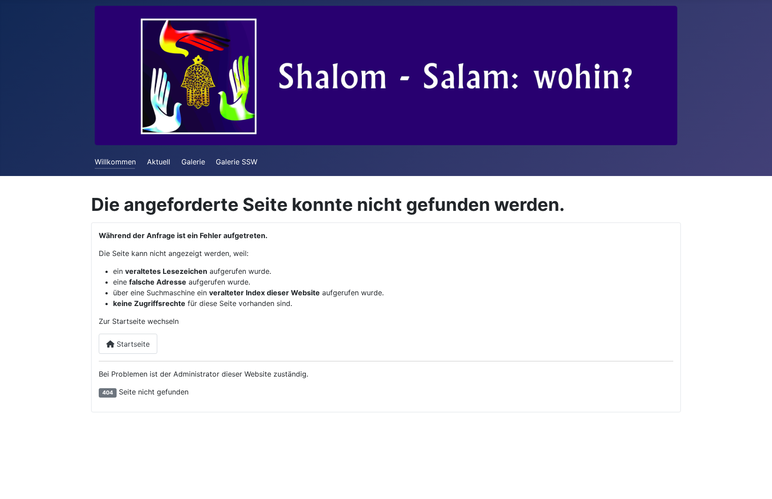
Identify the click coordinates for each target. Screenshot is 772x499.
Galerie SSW (236, 161)
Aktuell (158, 161)
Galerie (193, 161)
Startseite (132, 344)
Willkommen (115, 161)
